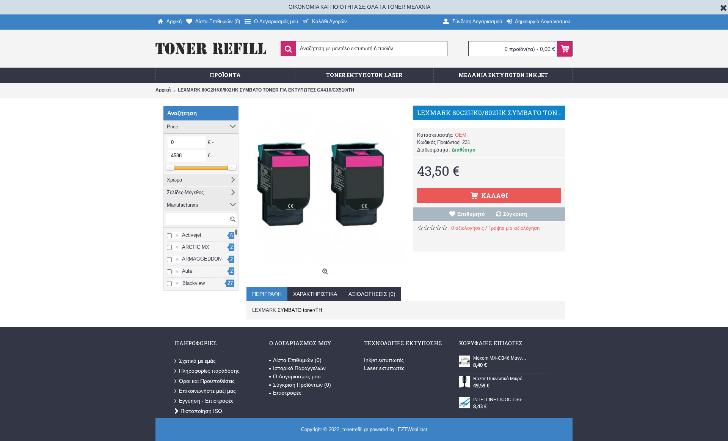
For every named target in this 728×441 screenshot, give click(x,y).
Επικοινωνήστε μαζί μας (207, 391)
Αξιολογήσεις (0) (371, 294)
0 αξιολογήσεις (467, 228)
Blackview (193, 283)
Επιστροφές (287, 393)
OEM (460, 135)
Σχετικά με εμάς (197, 361)
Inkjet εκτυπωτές (384, 360)
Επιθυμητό (471, 214)
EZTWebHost (412, 429)
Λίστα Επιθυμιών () (297, 360)
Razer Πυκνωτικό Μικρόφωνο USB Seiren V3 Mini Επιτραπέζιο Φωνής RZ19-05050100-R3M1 (500, 378)
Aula (186, 271)
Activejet (191, 235)
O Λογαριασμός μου (297, 376)
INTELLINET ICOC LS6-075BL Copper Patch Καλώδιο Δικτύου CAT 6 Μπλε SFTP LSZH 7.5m (500, 399)
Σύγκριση (515, 214)
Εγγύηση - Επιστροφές (206, 401)
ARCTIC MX (195, 247)
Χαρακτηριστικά (315, 294)
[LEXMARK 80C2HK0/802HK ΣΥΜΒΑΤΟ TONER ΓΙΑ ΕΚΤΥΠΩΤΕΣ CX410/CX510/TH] (326, 185)
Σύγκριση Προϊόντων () (302, 385)
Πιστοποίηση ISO (201, 411)
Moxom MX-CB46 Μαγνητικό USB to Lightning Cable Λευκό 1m (500, 358)
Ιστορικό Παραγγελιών (299, 368)
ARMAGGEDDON (201, 259)
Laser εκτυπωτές (384, 368)
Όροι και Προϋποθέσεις (207, 381)
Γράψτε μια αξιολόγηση (514, 228)
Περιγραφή (267, 294)
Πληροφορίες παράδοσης (209, 371)
